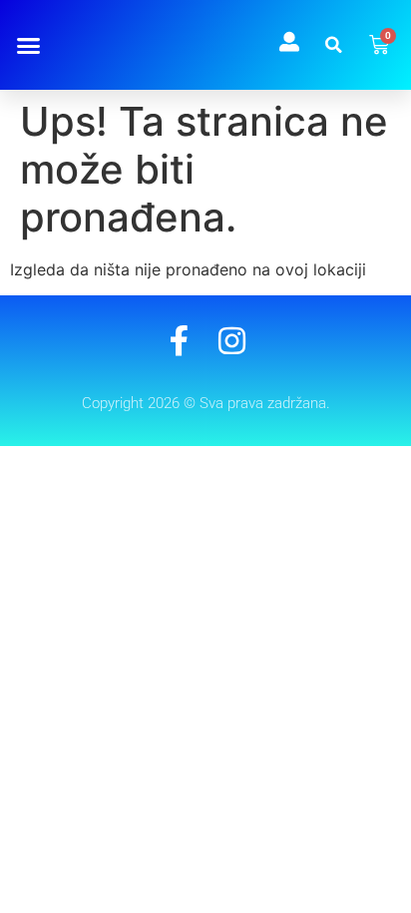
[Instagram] (231, 340)
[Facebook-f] (179, 340)
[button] (28, 45)
